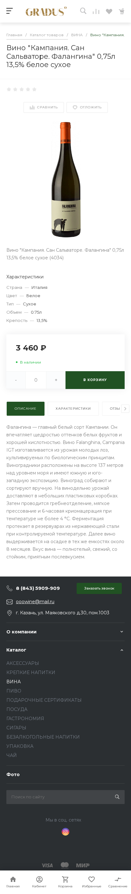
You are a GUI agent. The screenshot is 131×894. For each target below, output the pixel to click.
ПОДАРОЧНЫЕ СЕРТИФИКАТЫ (44, 700)
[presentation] (125, 409)
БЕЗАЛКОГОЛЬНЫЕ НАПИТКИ (43, 737)
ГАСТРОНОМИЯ (25, 718)
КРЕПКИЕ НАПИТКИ (30, 672)
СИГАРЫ (16, 728)
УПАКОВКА (19, 746)
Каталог (16, 650)
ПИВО (13, 691)
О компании (21, 632)
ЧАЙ (11, 755)
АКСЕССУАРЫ (22, 663)
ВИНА (13, 682)
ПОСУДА (16, 709)
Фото (13, 774)
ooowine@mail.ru (35, 601)
